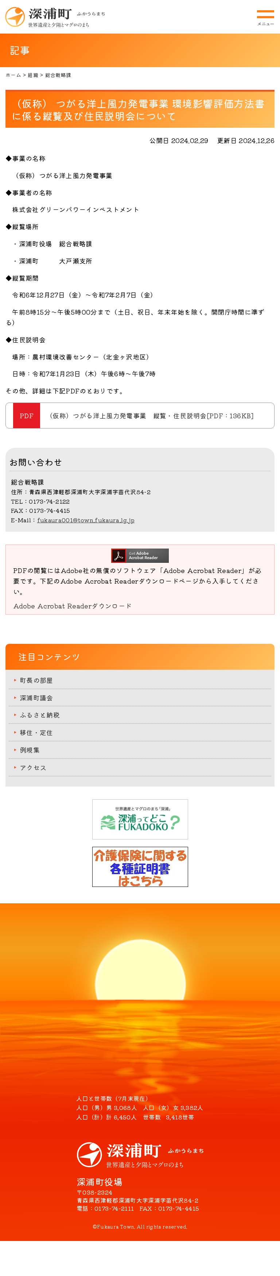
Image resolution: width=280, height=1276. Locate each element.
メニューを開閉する (265, 18)
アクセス (33, 767)
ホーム (13, 74)
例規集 (30, 749)
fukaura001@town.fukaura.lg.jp (86, 519)
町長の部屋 (36, 680)
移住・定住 (36, 732)
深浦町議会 (36, 697)
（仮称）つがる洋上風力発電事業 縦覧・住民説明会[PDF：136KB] (150, 415)
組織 (33, 74)
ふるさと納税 (40, 714)
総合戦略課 (58, 74)
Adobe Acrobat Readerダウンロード (72, 605)
